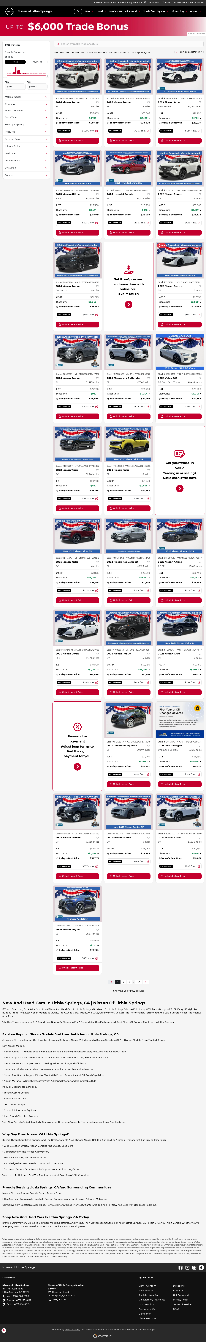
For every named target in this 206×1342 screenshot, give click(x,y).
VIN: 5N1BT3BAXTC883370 (189, 190)
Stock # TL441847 (166, 650)
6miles (198, 290)
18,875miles (92, 198)
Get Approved (181, 1295)
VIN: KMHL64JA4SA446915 (138, 190)
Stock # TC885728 (64, 282)
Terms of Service (182, 1304)
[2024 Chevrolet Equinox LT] (128, 720)
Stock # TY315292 (166, 282)
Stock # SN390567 (166, 558)
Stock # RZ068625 (115, 374)
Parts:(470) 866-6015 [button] (18, 1304)
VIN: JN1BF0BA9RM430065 (189, 98)
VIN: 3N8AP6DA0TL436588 (138, 466)
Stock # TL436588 (115, 466)
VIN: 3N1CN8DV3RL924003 (86, 650)
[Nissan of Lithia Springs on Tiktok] (200, 1267)
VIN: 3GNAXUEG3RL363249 (138, 742)
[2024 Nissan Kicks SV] (180, 812)
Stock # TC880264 (115, 650)
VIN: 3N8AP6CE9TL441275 (87, 558)
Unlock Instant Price (72, 140)
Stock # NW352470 (115, 558)
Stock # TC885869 (115, 98)
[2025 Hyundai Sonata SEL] (128, 168)
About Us (178, 1290)
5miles (147, 106)
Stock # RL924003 (64, 650)
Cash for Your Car (149, 1295)
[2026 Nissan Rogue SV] (77, 76)
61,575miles (144, 198)
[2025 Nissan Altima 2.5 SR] (180, 536)
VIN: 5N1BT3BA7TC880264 (138, 650)
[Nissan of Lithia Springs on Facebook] (179, 1267)
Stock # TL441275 (64, 558)
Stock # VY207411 (115, 834)
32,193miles (92, 382)
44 (138, 982)
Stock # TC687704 (64, 926)
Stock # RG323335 (166, 374)
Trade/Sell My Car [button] (154, 11)
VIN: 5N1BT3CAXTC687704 (87, 926)
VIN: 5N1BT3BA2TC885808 (86, 98)
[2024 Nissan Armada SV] (77, 812)
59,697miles (144, 750)
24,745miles (92, 658)
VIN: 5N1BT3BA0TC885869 (138, 98)
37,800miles (195, 841)
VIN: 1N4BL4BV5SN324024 (86, 190)
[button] (152, 3)
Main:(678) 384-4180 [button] (18, 1296)
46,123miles (144, 566)
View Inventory (147, 1285)
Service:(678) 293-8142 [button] (19, 1300)
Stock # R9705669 (64, 834)
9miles (95, 106)
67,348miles (144, 382)
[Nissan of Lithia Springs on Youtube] (186, 1267)
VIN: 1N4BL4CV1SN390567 (189, 558)
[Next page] (146, 982)
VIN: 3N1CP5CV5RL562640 (189, 834)
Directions (179, 1285)
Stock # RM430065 (167, 98)
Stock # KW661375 (166, 742)
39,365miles (92, 841)
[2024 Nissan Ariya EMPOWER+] (180, 76)
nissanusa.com (147, 1318)
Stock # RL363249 (115, 742)
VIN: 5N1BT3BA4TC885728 (87, 282)
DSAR (176, 1309)
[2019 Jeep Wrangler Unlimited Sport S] (180, 720)
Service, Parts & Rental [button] (123, 11)
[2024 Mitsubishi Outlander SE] (128, 352)
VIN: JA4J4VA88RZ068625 (138, 374)
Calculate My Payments (152, 1299)
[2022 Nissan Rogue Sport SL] (128, 536)
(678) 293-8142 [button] (60, 1299)
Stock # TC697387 (64, 374)
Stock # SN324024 (64, 190)
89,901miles (92, 474)
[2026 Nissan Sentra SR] (180, 260)
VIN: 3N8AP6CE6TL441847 (189, 650)
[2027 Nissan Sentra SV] (128, 812)
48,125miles (195, 750)
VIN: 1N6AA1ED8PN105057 (87, 466)
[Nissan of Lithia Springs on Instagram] (193, 1267)
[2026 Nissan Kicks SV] (77, 536)
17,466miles (195, 566)
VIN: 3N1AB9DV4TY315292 (189, 282)
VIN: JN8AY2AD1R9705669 (87, 834)
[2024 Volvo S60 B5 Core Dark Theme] (180, 352)
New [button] (87, 11)
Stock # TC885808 (64, 98)
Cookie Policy (146, 1304)
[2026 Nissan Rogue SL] (77, 352)
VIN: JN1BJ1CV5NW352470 (138, 558)
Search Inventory (78, 11)
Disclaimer (145, 1313)
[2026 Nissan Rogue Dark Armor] (77, 260)
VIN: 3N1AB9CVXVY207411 (139, 834)
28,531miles (92, 933)
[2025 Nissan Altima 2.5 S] (77, 168)
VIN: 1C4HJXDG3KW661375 (189, 742)
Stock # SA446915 (115, 190)
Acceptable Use (147, 1309)
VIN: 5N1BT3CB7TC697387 (87, 374)
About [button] (194, 11)
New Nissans (146, 1290)
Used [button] (100, 11)
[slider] (5, 76)
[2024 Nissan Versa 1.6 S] (77, 628)
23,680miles (195, 106)
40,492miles (195, 382)
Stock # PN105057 (64, 466)
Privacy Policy (180, 1299)
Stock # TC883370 (166, 190)
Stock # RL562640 (166, 834)
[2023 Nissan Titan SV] (77, 444)
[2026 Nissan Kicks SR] (128, 444)
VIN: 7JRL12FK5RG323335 (189, 374)
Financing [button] (177, 11)
